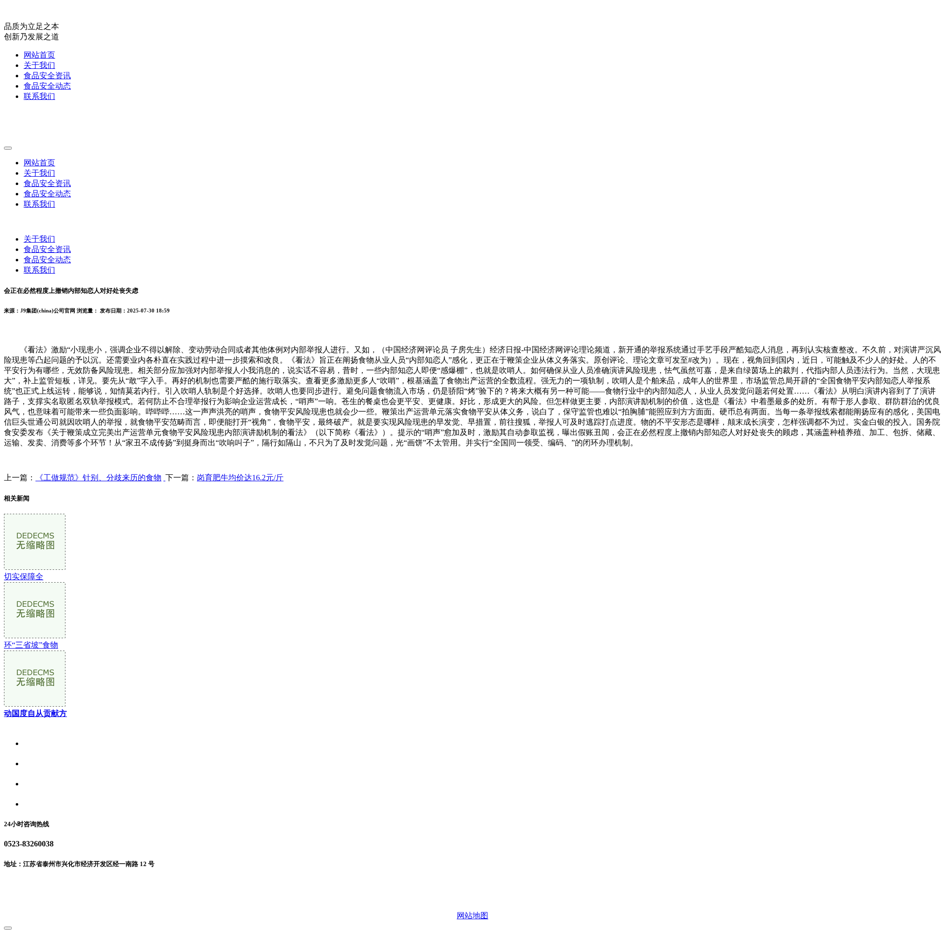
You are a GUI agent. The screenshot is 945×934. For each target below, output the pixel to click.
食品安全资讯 (47, 75)
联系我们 (39, 96)
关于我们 (39, 65)
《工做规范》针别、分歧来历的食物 (98, 477)
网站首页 (39, 55)
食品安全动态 (47, 86)
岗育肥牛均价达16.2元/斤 (240, 477)
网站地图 (472, 915)
